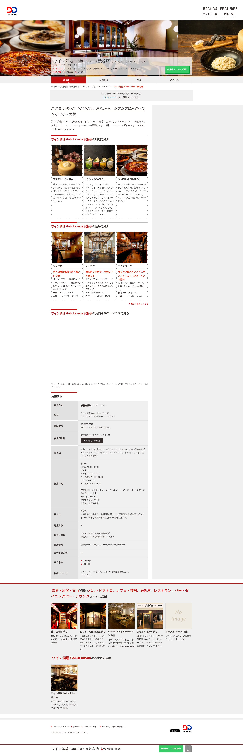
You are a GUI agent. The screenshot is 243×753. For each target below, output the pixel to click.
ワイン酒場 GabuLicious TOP (99, 87)
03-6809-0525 (112, 748)
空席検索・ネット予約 (171, 748)
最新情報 (76, 727)
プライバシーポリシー (60, 727)
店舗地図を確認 (93, 440)
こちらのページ (109, 97)
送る (188, 750)
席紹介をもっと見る (139, 304)
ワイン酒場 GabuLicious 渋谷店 (75, 749)
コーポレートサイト (90, 727)
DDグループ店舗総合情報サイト (113, 727)
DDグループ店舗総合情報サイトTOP (67, 87)
